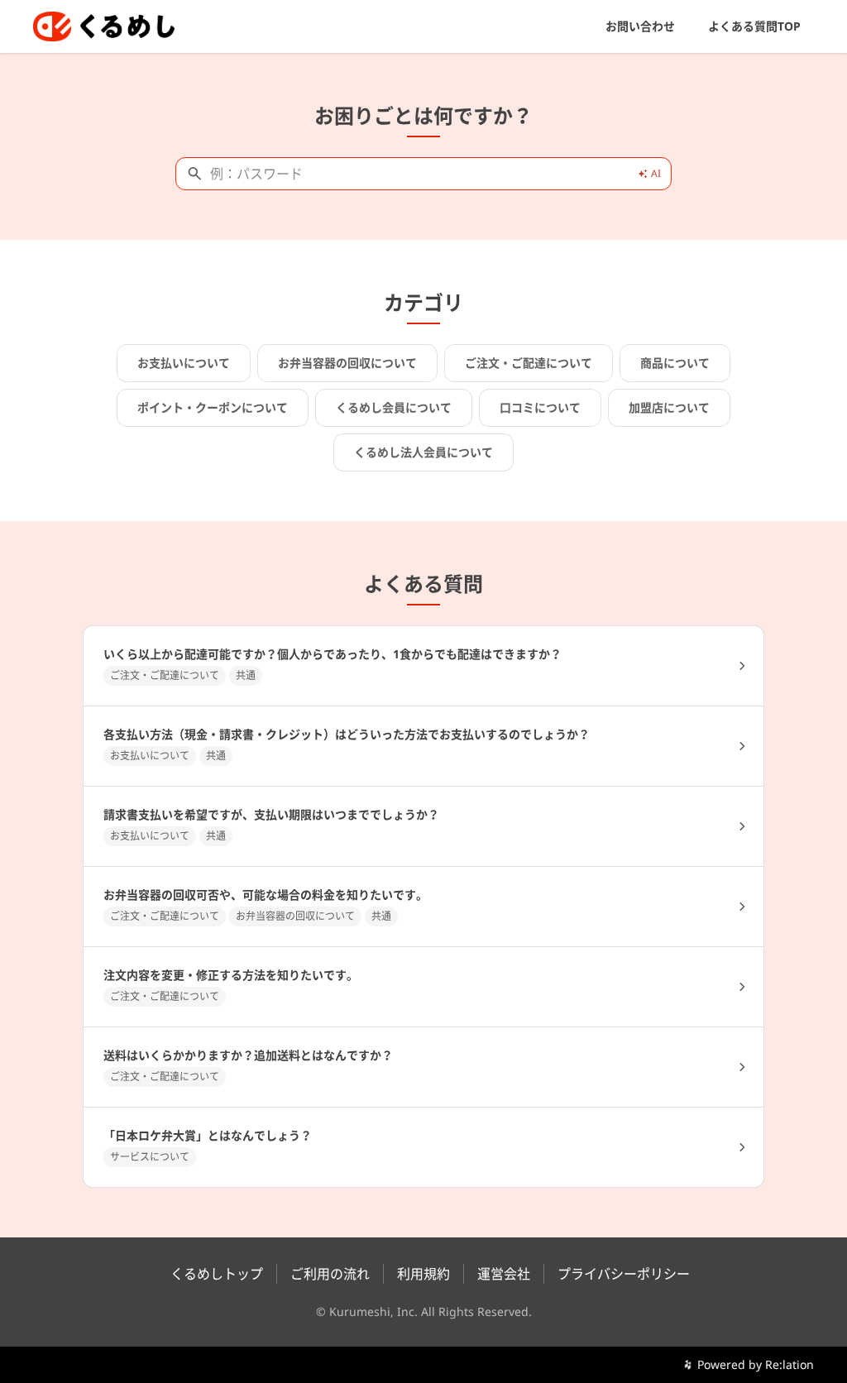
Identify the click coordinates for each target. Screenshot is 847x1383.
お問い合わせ (640, 26)
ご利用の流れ (330, 1274)
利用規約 (423, 1274)
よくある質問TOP (754, 26)
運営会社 (503, 1274)
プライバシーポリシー (623, 1274)
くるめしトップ (216, 1274)
